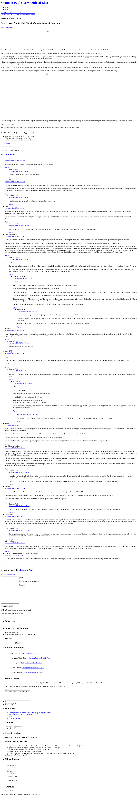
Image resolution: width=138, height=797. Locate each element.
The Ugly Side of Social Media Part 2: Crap (23, 714)
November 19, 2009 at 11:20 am (19, 506)
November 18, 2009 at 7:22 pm (23, 278)
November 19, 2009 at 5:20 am (15, 448)
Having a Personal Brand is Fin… (28, 653)
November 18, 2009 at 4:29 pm (19, 226)
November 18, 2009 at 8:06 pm (23, 383)
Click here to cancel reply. (8, 574)
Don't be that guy (14, 718)
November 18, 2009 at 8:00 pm (19, 371)
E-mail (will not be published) (28, 581)
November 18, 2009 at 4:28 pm (19, 259)
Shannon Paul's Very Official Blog (24, 2)
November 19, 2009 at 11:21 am (19, 530)
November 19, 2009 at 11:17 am (27, 415)
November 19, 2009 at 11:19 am (19, 472)
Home (7, 7)
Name (21, 577)
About (7, 9)
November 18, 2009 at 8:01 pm (19, 343)
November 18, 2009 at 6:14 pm (15, 353)
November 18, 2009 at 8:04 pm (19, 171)
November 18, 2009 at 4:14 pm (15, 236)
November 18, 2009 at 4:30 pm (15, 330)
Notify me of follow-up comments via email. (17, 610)
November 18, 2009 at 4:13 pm (15, 208)
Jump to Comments (7, 27)
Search (8, 638)
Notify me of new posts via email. (14, 614)
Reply (7, 167)
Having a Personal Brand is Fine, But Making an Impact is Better (29, 713)
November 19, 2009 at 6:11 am (15, 488)
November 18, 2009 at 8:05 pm (19, 197)
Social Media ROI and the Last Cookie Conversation (18, 13)
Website (22, 585)
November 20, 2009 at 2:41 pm (15, 543)
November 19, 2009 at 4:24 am (15, 425)
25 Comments (5, 143)
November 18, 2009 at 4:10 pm (15, 182)
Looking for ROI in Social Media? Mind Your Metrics (18, 14)
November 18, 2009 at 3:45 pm (15, 161)
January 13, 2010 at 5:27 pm (14, 555)
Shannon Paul (26, 570)
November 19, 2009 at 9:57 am (15, 516)
